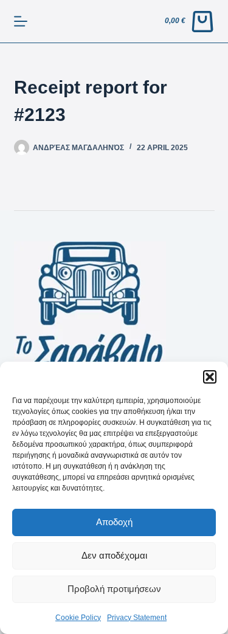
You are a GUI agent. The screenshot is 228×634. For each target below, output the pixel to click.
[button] (210, 377)
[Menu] (20, 21)
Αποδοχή (114, 522)
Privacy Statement (137, 617)
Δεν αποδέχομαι (114, 555)
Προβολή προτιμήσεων (114, 589)
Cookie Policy (78, 617)
